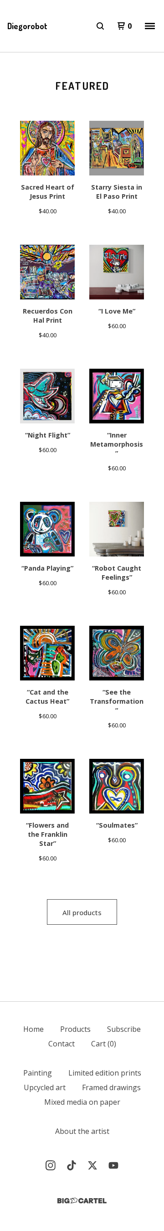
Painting (37, 1073)
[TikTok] (71, 1165)
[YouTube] (113, 1165)
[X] (92, 1165)
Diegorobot (27, 26)
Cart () (103, 1044)
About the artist (82, 1131)
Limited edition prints (104, 1073)
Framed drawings (111, 1087)
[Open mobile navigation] (150, 26)
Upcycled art (45, 1087)
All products (82, 912)
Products (75, 1029)
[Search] (100, 26)
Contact (61, 1044)
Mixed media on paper (82, 1102)
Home (33, 1029)
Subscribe (124, 1029)
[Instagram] (50, 1165)
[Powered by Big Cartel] (82, 1200)
